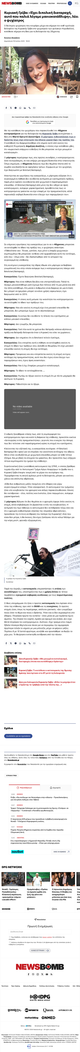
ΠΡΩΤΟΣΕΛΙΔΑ (62, 3)
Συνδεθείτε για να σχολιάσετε (18, 736)
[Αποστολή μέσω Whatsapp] (20, 108)
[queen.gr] (48, 1010)
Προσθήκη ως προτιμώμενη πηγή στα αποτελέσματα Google (41, 122)
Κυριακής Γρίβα (50, 133)
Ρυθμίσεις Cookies (64, 986)
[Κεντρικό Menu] (76, 3)
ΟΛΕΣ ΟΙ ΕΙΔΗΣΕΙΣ (32, 3)
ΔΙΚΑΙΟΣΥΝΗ (6, 97)
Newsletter (22, 764)
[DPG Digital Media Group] (40, 997)
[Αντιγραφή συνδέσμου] (71, 96)
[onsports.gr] (31, 1010)
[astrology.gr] (65, 1010)
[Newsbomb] (40, 967)
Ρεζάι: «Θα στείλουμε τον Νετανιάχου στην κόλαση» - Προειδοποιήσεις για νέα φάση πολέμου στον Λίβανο (39, 798)
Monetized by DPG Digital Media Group (47, 1026)
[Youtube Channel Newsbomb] (47, 974)
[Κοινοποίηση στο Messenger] (16, 108)
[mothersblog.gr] (31, 1018)
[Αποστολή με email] (34, 108)
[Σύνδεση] (69, 3)
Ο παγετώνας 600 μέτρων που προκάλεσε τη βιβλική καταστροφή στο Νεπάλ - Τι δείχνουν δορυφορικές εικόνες (39, 820)
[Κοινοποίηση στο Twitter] (11, 108)
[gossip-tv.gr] (14, 1010)
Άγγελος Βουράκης (12, 38)
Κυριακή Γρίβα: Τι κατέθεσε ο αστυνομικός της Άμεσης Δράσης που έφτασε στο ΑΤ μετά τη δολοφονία (45, 671)
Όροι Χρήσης (15, 986)
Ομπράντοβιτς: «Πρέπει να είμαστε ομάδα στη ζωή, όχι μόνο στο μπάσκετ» (37, 893)
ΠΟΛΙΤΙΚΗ (51, 3)
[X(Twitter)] (42, 974)
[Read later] (77, 96)
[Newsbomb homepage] (11, 3)
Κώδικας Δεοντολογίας (46, 986)
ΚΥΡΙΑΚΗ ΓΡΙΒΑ (11, 775)
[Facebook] (28, 974)
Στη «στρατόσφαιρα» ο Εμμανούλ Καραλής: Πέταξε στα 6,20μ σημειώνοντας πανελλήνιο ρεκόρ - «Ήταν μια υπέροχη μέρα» (35, 842)
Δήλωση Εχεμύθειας (29, 986)
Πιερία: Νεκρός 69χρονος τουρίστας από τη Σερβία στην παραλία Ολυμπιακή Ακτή (37, 831)
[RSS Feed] (51, 974)
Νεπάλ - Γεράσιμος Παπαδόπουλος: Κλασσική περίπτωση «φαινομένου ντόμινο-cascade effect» (11, 894)
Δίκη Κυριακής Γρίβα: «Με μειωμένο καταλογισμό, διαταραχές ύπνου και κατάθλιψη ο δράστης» (43, 660)
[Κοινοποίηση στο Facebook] (6, 108)
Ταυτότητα (4, 986)
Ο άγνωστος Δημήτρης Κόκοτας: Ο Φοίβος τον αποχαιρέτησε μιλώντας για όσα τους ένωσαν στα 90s (62, 894)
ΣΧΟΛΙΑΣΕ (63, 97)
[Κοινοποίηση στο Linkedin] (25, 108)
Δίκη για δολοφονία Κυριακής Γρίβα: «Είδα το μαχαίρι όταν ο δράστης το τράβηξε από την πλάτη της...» (47, 683)
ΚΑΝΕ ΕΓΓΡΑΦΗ (37, 950)
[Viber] (33, 974)
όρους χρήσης (47, 937)
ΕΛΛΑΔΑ (43, 3)
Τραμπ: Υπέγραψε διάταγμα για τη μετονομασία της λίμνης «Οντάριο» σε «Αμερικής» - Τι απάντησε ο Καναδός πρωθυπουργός (40, 809)
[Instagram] (38, 974)
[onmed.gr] (48, 1018)
